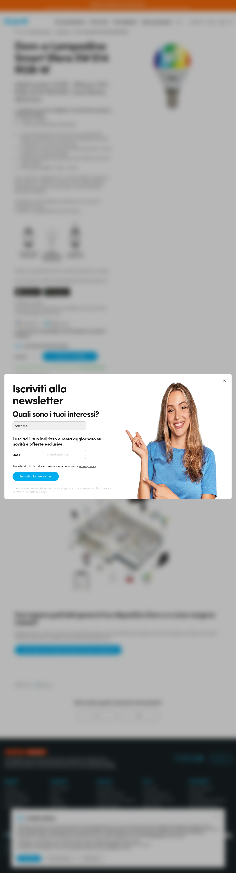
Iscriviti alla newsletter (35, 476)
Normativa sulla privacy (94, 488)
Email (16, 455)
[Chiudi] (224, 381)
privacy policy (87, 466)
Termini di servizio (24, 492)
